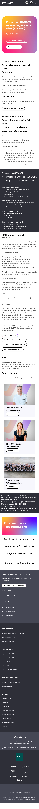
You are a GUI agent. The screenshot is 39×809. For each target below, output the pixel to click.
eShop (3, 747)
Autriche (12, 741)
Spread (4, 749)
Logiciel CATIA (6, 661)
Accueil (4, 9)
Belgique (17, 741)
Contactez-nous (10, 611)
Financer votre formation (17, 563)
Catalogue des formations (13, 340)
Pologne (33, 741)
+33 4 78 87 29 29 (10, 607)
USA (28, 743)
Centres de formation (11, 349)
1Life (12, 747)
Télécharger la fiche (16, 41)
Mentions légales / (14, 792)
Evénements (5, 706)
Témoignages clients (8, 710)
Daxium (24, 747)
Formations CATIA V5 (12, 9)
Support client (9, 615)
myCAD (8, 747)
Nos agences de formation (18, 554)
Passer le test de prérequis (13, 108)
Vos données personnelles (10, 790)
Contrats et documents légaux (26, 790)
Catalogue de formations (17, 539)
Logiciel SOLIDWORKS (8, 654)
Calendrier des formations (13, 344)
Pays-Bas (27, 741)
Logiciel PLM (5, 665)
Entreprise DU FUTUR (8, 686)
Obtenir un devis (14, 47)
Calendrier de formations (17, 546)
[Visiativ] (10, 3)
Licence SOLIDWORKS (8, 657)
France (22, 741)
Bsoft (19, 747)
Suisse (24, 743)
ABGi (15, 747)
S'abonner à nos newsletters (14, 585)
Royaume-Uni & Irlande (16, 743)
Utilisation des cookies (24, 792)
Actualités (5, 702)
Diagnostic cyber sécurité (9, 637)
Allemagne (5, 741)
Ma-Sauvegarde (30, 747)
